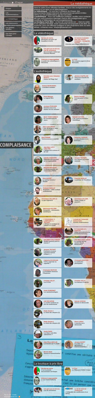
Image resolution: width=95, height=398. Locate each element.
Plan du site (7, 394)
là (77, 22)
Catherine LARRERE (80, 137)
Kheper (8, 8)
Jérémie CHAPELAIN (81, 76)
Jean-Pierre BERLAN (50, 342)
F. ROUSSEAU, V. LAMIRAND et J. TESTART (49, 220)
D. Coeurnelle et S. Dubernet (80, 230)
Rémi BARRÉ (46, 137)
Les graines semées (10, 28)
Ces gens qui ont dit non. (52, 389)
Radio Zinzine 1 (49, 311)
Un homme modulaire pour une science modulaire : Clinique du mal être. (82, 40)
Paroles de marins (47, 38)
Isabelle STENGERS (50, 158)
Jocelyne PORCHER (50, 106)
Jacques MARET (79, 342)
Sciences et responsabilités (50, 59)
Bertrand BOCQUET (50, 168)
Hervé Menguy (48, 96)
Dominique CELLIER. (81, 199)
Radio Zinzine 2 (49, 322)
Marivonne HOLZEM (49, 209)
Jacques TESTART (80, 158)
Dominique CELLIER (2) (49, 199)
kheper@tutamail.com (10, 396)
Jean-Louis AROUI (49, 127)
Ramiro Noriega (79, 96)
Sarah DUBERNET (50, 290)
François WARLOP (80, 178)
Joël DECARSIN (49, 301)
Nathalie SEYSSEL (78, 117)
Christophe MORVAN (81, 260)
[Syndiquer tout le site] (19, 396)
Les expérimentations (12, 14)
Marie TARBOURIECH (51, 117)
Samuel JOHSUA (80, 301)
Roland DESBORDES (49, 86)
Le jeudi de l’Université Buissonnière (80, 220)
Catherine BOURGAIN (51, 260)
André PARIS (48, 331)
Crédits (14, 394)
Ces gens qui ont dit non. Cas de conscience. (52, 49)
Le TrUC (74, 59)
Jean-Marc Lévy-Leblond (52, 240)
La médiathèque (12, 19)
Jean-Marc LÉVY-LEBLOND (49, 148)
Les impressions (12, 23)
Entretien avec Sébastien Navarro (52, 77)
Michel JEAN (48, 352)
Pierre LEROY (78, 322)
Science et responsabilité (49, 378)
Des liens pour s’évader (11, 34)
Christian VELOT (49, 281)
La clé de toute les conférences (80, 389)
